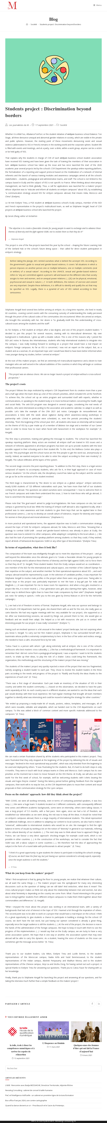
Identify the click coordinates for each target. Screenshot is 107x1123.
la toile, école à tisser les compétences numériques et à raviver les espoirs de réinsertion (21, 1050)
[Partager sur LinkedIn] (99, 1004)
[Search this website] (53, 1068)
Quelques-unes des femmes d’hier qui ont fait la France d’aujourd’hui (86, 1048)
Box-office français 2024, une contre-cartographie (26, 1100)
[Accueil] (27, 24)
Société (63, 125)
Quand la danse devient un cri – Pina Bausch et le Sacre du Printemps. (35, 1105)
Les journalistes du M (19, 125)
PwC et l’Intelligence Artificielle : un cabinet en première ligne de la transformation (39, 1095)
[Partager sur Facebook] (92, 1004)
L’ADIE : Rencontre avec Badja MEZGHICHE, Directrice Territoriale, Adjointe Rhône (39, 1085)
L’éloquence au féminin (53, 1043)
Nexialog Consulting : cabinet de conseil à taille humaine (29, 1090)
